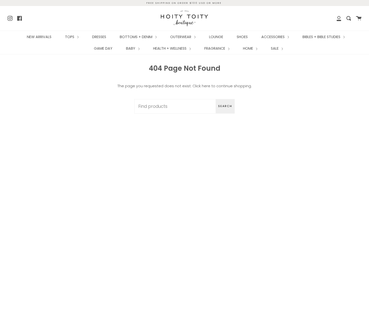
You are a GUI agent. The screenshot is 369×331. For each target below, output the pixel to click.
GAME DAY (103, 48)
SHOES (242, 36)
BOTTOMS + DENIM (136, 36)
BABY (131, 48)
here (206, 86)
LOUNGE (216, 36)
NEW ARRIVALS (39, 36)
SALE (275, 48)
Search (225, 106)
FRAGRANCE (215, 48)
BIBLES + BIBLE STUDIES (321, 36)
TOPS (70, 36)
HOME (248, 48)
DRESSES (99, 36)
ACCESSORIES (273, 36)
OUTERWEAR (181, 36)
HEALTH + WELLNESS (170, 48)
